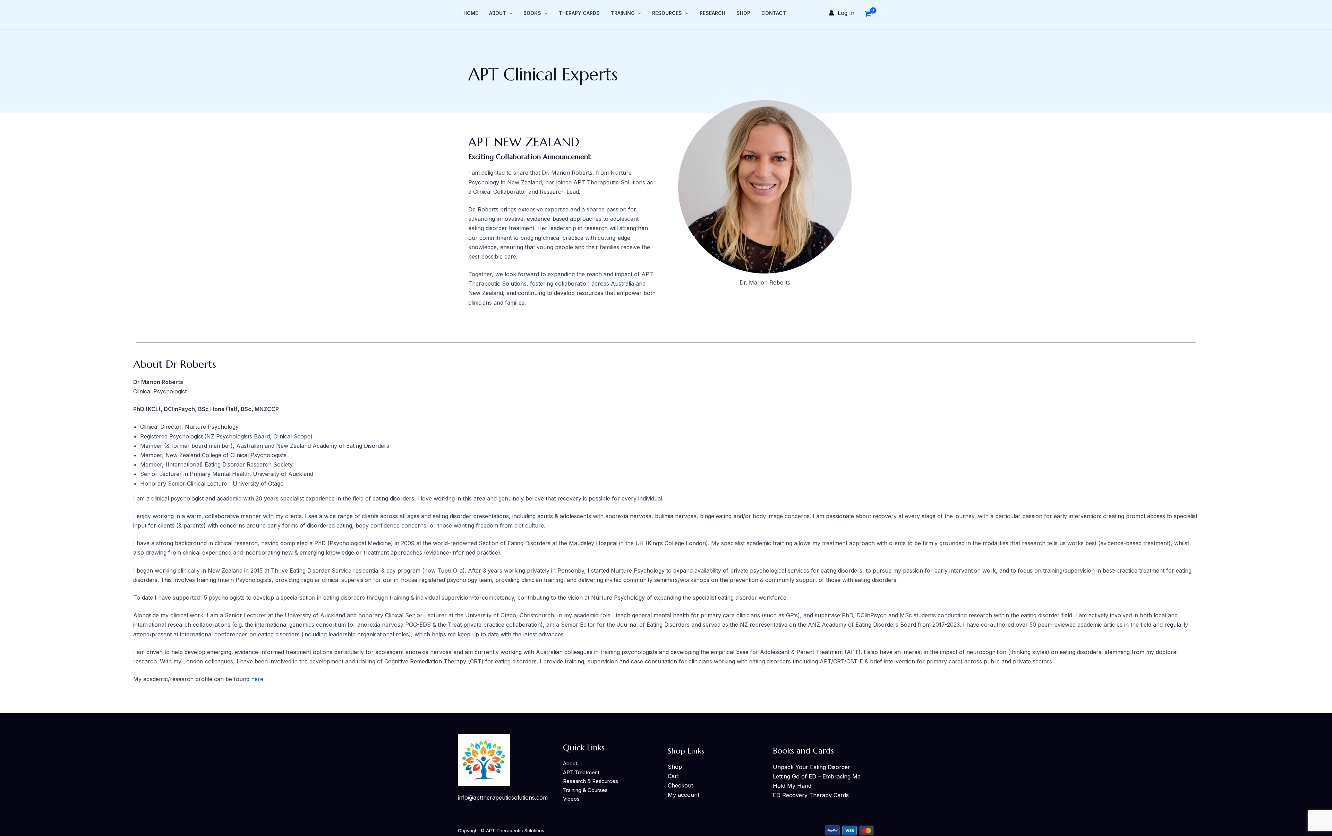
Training (623, 13)
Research (712, 13)
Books (532, 13)
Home (470, 13)
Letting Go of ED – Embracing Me (817, 776)
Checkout (680, 785)
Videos (571, 798)
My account (683, 794)
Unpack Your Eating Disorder (811, 767)
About (497, 13)
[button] (509, 13)
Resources (667, 13)
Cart (673, 776)
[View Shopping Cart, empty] (867, 12)
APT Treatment (581, 772)
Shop (743, 13)
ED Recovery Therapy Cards (811, 795)
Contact (773, 13)
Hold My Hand (792, 785)
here (257, 679)
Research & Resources (590, 781)
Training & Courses (585, 790)
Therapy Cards (579, 13)
